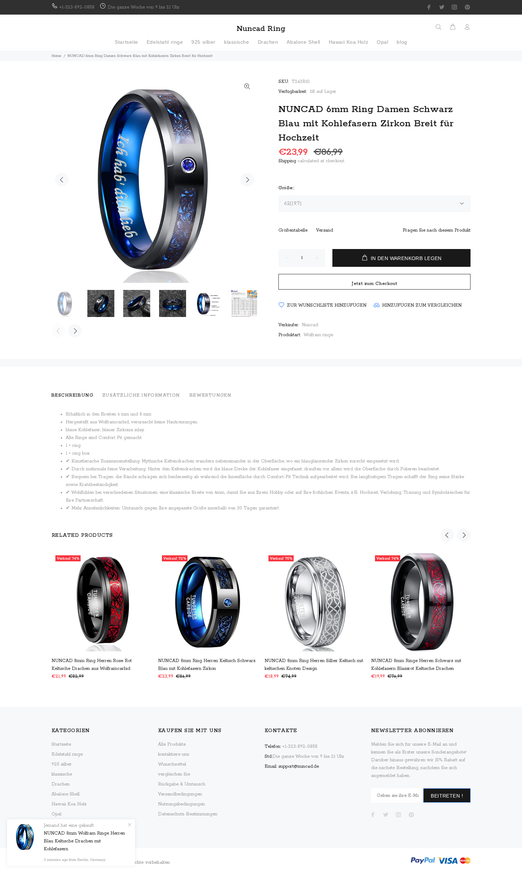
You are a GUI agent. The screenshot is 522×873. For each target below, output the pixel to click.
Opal (56, 814)
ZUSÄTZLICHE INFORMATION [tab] (141, 395)
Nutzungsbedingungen (181, 804)
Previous (62, 179)
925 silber (61, 764)
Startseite (61, 744)
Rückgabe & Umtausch (181, 784)
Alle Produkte (172, 744)
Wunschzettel (172, 764)
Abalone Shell (65, 794)
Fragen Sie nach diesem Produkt (437, 230)
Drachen (60, 784)
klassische (61, 774)
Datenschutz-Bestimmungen (187, 814)
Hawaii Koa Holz (69, 804)
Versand (324, 230)
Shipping (287, 161)
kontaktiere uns (173, 754)
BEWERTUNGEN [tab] (210, 395)
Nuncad (310, 325)
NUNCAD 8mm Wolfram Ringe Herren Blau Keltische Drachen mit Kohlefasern (84, 841)
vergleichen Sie (174, 774)
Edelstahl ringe (67, 754)
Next (247, 179)
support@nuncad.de (298, 766)
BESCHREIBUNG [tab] (72, 395)
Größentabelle (293, 230)
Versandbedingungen (180, 794)
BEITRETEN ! (447, 796)
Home (56, 55)
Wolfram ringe (318, 335)
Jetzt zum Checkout (374, 283)
